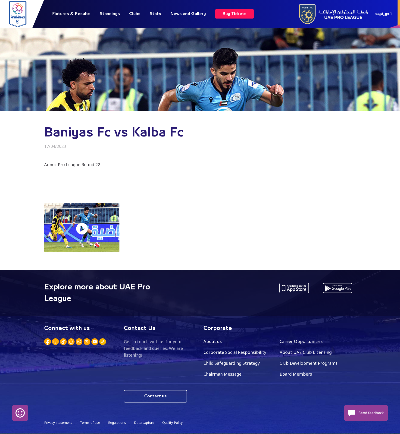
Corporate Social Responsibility (234, 352)
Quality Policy (172, 422)
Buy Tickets (234, 14)
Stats (155, 14)
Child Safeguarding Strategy (231, 363)
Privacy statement (58, 422)
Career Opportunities (301, 341)
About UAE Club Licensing (306, 352)
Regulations (117, 422)
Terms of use (90, 422)
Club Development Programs (309, 363)
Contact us (155, 396)
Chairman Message (222, 374)
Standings (110, 14)
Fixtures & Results (71, 14)
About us (212, 341)
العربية (386, 14)
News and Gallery (188, 14)
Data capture (144, 422)
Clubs (135, 14)
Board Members (296, 374)
